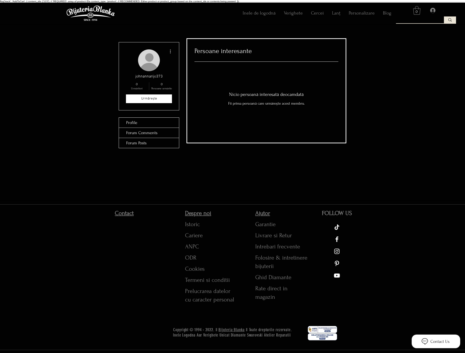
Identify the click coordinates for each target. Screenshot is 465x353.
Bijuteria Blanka (231, 329)
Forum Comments (141, 132)
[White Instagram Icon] (337, 251)
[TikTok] (337, 227)
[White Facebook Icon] (337, 239)
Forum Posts (136, 143)
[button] (416, 10)
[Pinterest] (337, 263)
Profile (131, 122)
